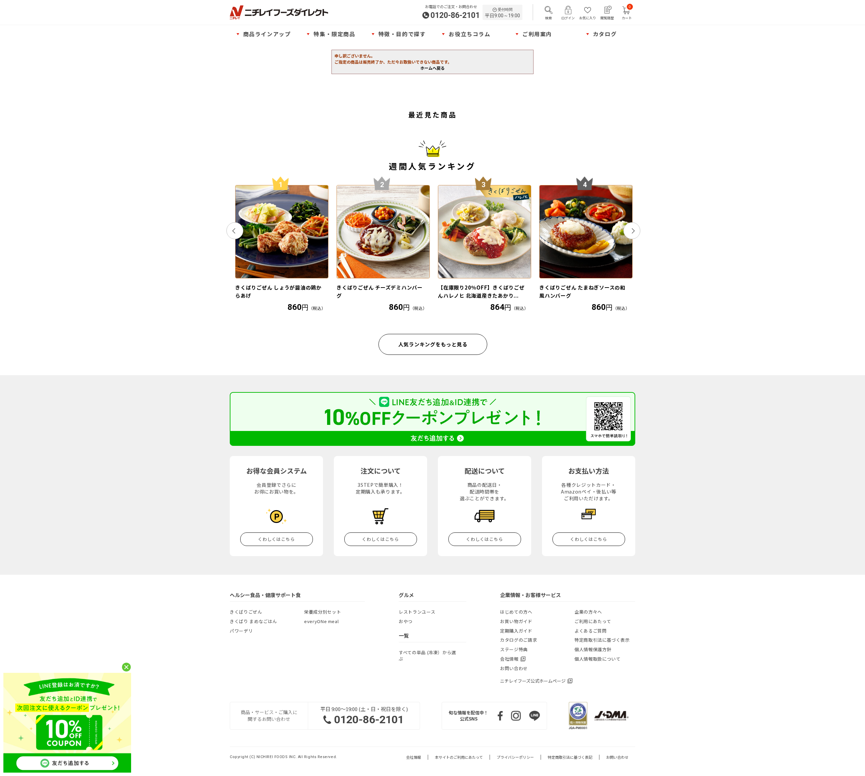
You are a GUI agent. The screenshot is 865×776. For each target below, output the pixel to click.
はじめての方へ (516, 612)
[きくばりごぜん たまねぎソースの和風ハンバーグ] (586, 231)
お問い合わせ (514, 668)
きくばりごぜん (246, 612)
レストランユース (417, 612)
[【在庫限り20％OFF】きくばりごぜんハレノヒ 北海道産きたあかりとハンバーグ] (484, 231)
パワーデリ (241, 630)
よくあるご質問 (590, 630)
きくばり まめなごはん (253, 621)
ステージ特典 (514, 649)
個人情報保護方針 (592, 649)
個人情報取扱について (597, 659)
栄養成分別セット (322, 612)
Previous (234, 230)
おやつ (406, 621)
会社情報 (413, 757)
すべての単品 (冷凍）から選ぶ (427, 655)
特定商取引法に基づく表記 (570, 757)
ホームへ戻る (432, 68)
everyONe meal (321, 621)
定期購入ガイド (516, 630)
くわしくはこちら (276, 539)
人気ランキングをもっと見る (433, 344)
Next (631, 230)
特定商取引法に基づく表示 (602, 640)
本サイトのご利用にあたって (459, 757)
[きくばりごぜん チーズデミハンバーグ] (383, 231)
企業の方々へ (588, 612)
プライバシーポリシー (515, 757)
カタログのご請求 (518, 640)
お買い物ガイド (516, 621)
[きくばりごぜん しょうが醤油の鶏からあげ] (281, 231)
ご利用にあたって (592, 621)
